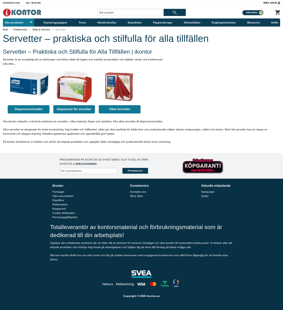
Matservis (253, 22)
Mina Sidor (270, 3)
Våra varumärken (63, 196)
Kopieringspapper (55, 22)
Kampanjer (207, 191)
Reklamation (60, 204)
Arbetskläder (192, 22)
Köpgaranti (59, 208)
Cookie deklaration (63, 212)
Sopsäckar (135, 22)
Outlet (204, 196)
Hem (5, 29)
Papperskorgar (162, 22)
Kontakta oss (11, 3)
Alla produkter (14, 22)
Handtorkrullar (106, 22)
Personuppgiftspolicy (65, 217)
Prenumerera (135, 170)
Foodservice (20, 29)
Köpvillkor (58, 200)
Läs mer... (9, 63)
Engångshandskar (224, 22)
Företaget (58, 191)
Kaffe (274, 22)
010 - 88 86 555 (33, 3)
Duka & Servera (41, 29)
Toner (82, 22)
